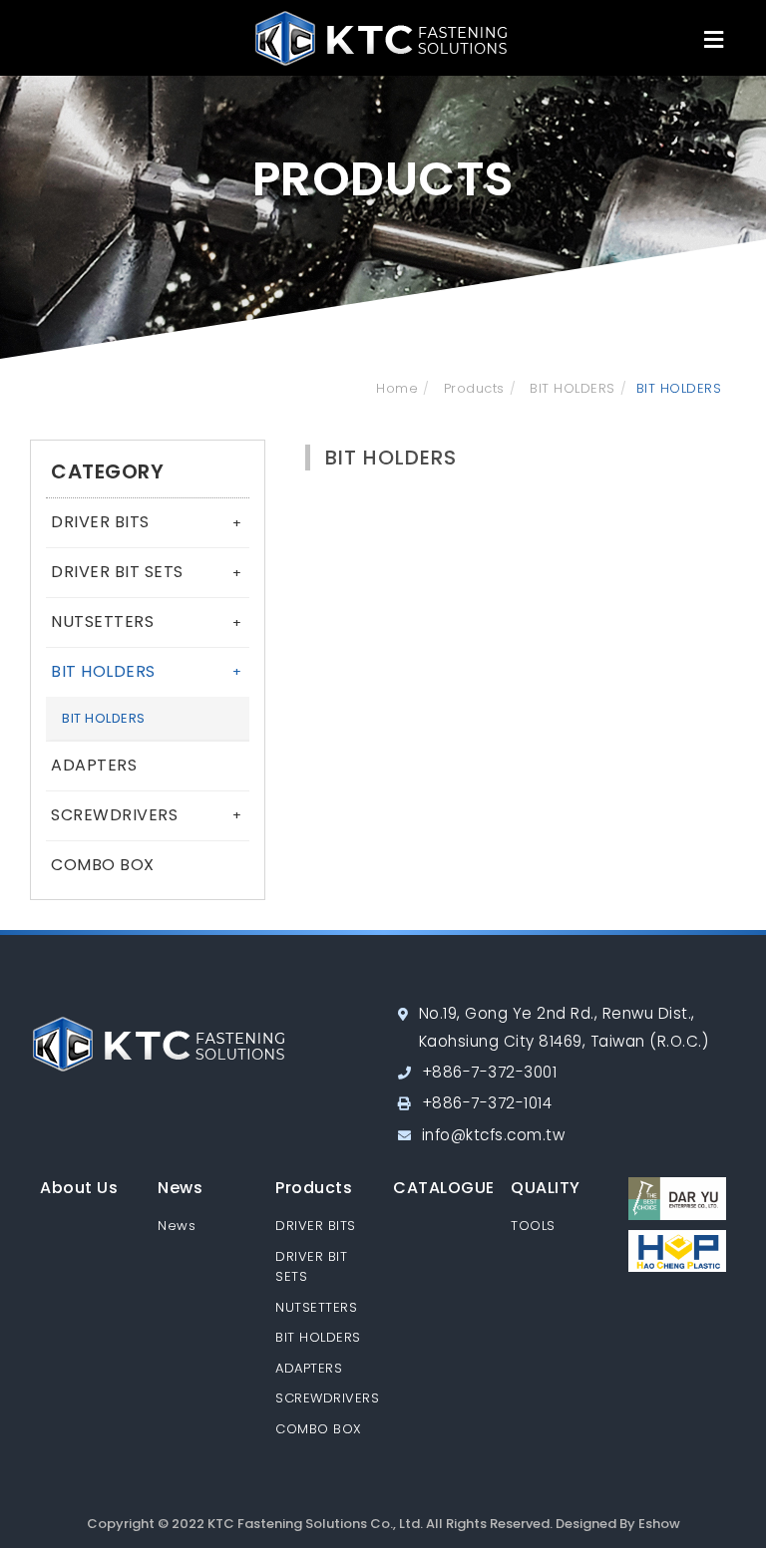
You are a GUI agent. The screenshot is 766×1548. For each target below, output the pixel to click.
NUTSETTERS (146, 621)
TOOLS (533, 1225)
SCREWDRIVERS (146, 814)
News (180, 1187)
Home (397, 388)
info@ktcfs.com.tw (494, 1134)
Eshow (659, 1523)
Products (472, 388)
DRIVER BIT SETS (146, 571)
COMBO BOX (103, 864)
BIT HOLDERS (570, 388)
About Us (79, 1187)
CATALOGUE (444, 1187)
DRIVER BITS (146, 521)
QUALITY (545, 1187)
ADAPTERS (94, 765)
